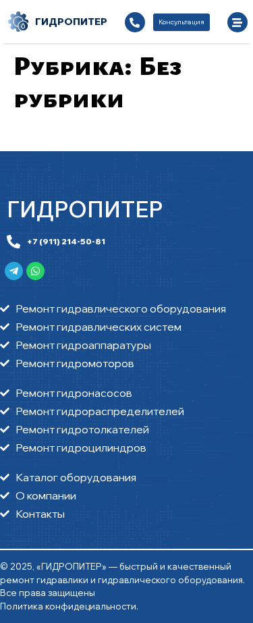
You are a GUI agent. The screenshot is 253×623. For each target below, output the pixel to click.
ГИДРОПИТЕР (85, 209)
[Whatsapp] (35, 271)
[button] (181, 22)
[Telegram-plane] (14, 271)
